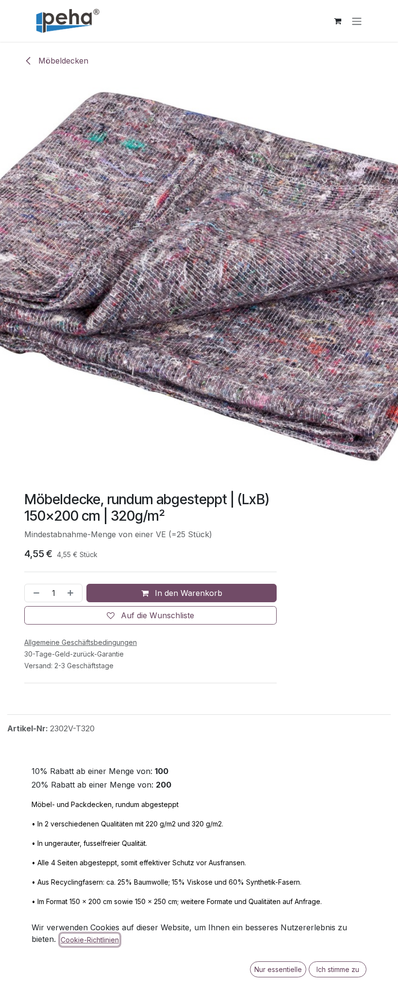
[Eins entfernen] (34, 593)
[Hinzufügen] (72, 593)
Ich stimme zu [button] (337, 969)
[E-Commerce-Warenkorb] (337, 21)
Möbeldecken (62, 61)
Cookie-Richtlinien (90, 940)
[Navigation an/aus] (356, 21)
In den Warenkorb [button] (187, 593)
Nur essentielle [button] (278, 969)
